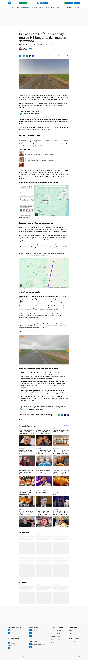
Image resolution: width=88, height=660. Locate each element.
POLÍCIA (63, 7)
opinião (58, 639)
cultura (52, 639)
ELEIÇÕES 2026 (26, 7)
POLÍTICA (41, 7)
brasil (52, 633)
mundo (58, 637)
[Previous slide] (20, 350)
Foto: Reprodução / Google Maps (44, 365)
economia (53, 643)
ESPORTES (47, 7)
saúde (52, 634)
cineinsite (53, 636)
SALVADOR (53, 7)
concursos (53, 637)
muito (58, 636)
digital (52, 640)
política (58, 640)
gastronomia (59, 634)
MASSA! (70, 633)
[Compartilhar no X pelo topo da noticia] (30, 56)
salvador (52, 642)
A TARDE (71, 630)
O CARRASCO (69, 7)
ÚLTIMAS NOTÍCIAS (15, 7)
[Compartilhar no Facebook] (27, 56)
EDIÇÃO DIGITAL (77, 7)
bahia (52, 631)
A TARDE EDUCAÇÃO (73, 635)
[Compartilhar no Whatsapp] (24, 56)
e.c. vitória (59, 631)
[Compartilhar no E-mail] (33, 56)
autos (52, 630)
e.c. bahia (59, 630)
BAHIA (58, 7)
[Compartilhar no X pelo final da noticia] (65, 415)
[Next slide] (68, 350)
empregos (59, 633)
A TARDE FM (71, 632)
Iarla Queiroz (28, 48)
